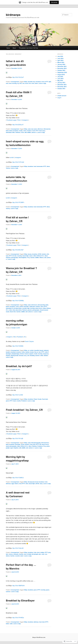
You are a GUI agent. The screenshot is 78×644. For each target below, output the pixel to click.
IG (25, 337)
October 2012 (61, 88)
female (32, 352)
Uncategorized (15, 81)
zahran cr (34, 132)
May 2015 (60, 80)
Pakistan (18, 132)
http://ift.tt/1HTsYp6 (18, 162)
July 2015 (60, 76)
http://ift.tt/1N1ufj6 (17, 438)
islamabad (9, 132)
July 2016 (60, 56)
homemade (40, 166)
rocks (22, 132)
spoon (47, 590)
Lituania (21, 554)
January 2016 (61, 64)
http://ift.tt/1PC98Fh (18, 202)
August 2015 (61, 74)
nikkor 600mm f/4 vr (38, 256)
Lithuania (15, 554)
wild (26, 132)
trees (32, 83)
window (46, 355)
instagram (18, 157)
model (35, 354)
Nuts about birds (17, 310)
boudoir (8, 352)
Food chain (45, 399)
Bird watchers (45, 443)
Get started (54, 2)
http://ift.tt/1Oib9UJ (18, 478)
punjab (8, 448)
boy (34, 81)
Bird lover (40, 129)
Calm (35, 552)
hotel (43, 622)
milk (27, 483)
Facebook (20, 337)
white (41, 355)
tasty (41, 483)
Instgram (9, 337)
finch (42, 306)
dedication (32, 306)
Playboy (8, 355)
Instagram (25, 120)
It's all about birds (17, 308)
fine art (36, 352)
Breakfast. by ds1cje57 (19, 366)
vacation (17, 556)
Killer (13, 132)
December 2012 (61, 84)
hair (40, 352)
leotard (26, 354)
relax (43, 554)
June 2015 (60, 78)
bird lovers (34, 305)
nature (31, 256)
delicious (8, 483)
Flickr (19, 120)
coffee (23, 352)
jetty (49, 552)
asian (29, 129)
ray (18, 83)
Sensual (21, 355)
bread (36, 482)
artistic (32, 350)
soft (28, 355)
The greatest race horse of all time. (28, 48)
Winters (41, 257)
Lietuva (11, 554)
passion (30, 310)
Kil (13, 256)
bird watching (41, 305)
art (28, 350)
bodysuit (46, 350)
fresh (33, 131)
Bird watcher (47, 129)
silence (8, 556)
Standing (32, 355)
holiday (42, 552)
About (14, 48)
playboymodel (14, 355)
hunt (7, 256)
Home (8, 48)
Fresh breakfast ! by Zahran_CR (24, 409)
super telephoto (14, 448)
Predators (24, 401)
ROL (21, 83)
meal (10, 83)
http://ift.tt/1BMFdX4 (18, 585)
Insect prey (42, 131)
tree (30, 83)
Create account (61, 95)
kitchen (22, 354)
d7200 (39, 254)
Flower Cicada (37, 399)
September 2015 (62, 72)
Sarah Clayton (29, 341)
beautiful (30, 81)
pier (40, 554)
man (7, 83)
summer (37, 355)
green (7, 401)
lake (15, 256)
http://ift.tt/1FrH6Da (18, 617)
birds (7, 131)
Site (14, 337)
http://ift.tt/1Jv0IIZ (17, 395)
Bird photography (36, 443)
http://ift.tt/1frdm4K (18, 548)
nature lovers (38, 308)
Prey (28, 257)
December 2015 (61, 66)
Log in (59, 97)
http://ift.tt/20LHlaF (17, 250)
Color (46, 482)
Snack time (13, 312)
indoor (7, 623)
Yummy (8, 168)
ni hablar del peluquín (32, 554)
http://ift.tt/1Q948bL (18, 300)
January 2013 (61, 82)
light (50, 81)
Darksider (26, 306)
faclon (22, 444)
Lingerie (31, 354)
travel (26, 83)
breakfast (38, 81)
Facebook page (11, 120)
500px (25, 81)
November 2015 (61, 68)
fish (48, 254)
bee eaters (34, 129)
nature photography (11, 446)
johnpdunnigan (16, 354)
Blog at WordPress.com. (39, 637)
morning (14, 83)
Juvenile (24, 308)
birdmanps (13, 15)
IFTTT (46, 81)
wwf (45, 257)
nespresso (46, 354)
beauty (30, 254)
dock (38, 552)
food (35, 166)
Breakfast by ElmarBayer (20, 600)
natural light (25, 256)
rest (46, 554)
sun (23, 83)
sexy (25, 355)
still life (37, 483)
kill (40, 444)
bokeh (11, 131)
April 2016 (60, 60)
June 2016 (60, 58)
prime (48, 446)
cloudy (21, 131)
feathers (29, 131)
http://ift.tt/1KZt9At (17, 346)
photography (14, 257)
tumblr (12, 157)
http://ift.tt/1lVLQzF (18, 77)
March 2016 (60, 62)
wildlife (29, 132)
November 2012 (61, 86)
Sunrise (32, 257)
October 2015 (61, 70)
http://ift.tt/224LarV (17, 125)
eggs (12, 483)
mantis (19, 401)
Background (31, 482)
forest (43, 81)
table (11, 623)
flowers (17, 483)
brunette (18, 352)
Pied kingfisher (23, 257)
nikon (48, 166)
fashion (27, 352)
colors (25, 131)
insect (14, 401)
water (36, 83)
